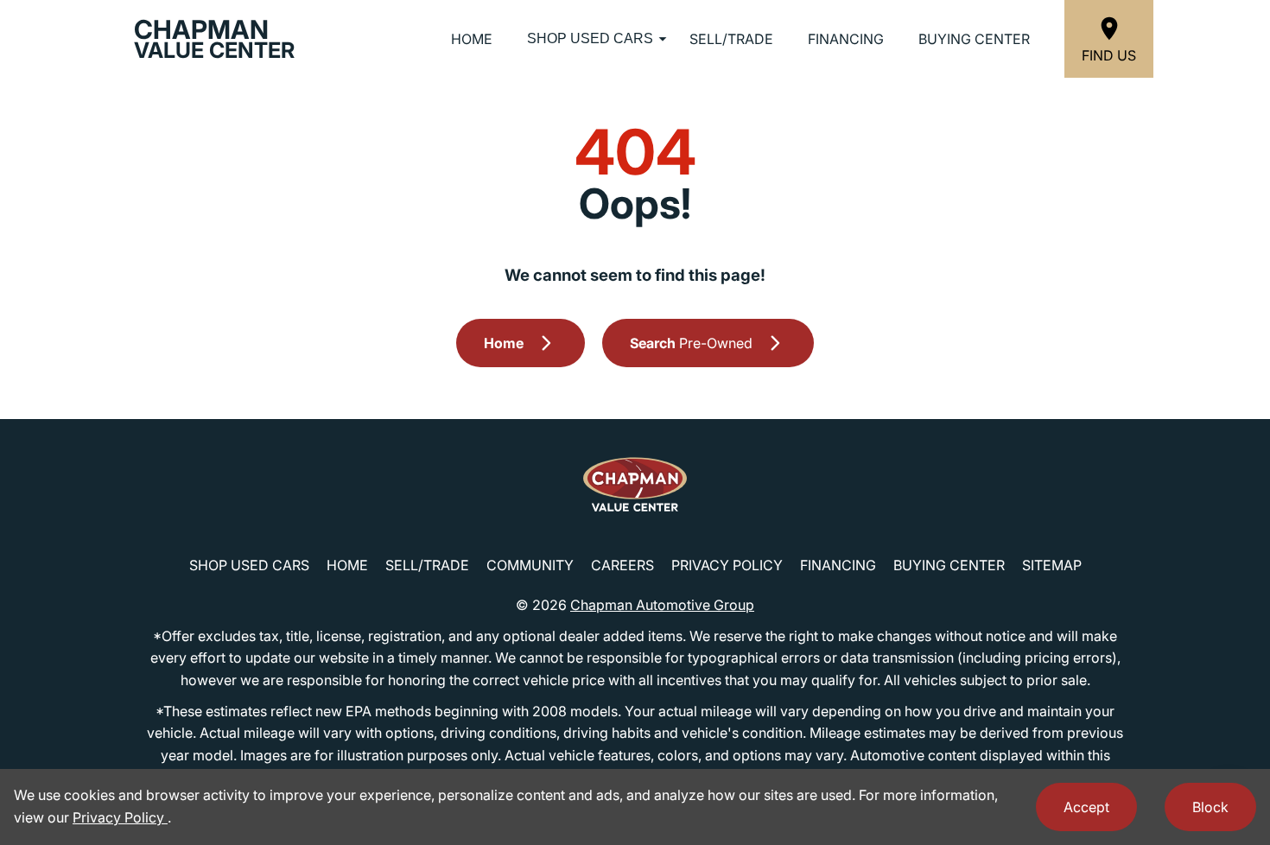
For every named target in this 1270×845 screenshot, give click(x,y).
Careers (622, 565)
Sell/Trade (731, 39)
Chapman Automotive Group (662, 604)
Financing (846, 39)
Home (471, 39)
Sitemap (1052, 565)
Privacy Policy (727, 565)
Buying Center (974, 39)
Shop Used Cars (590, 38)
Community (530, 565)
